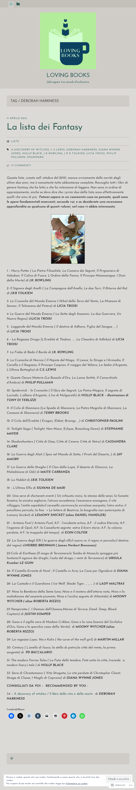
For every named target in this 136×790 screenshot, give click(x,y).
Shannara (35, 157)
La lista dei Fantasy (44, 127)
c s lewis (58, 149)
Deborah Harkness (81, 149)
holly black (32, 153)
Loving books (68, 75)
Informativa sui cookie (76, 784)
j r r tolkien (74, 153)
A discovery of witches (30, 149)
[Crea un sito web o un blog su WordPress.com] (11, 758)
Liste (15, 141)
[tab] (11, 4)
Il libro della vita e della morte (71, 694)
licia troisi (96, 153)
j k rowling (53, 153)
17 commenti (21, 165)
